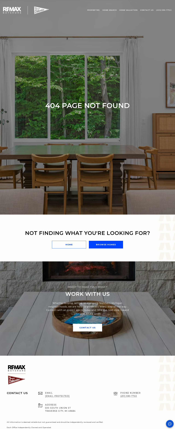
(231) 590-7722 (128, 396)
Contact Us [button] (87, 327)
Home (69, 244)
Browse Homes (106, 244)
